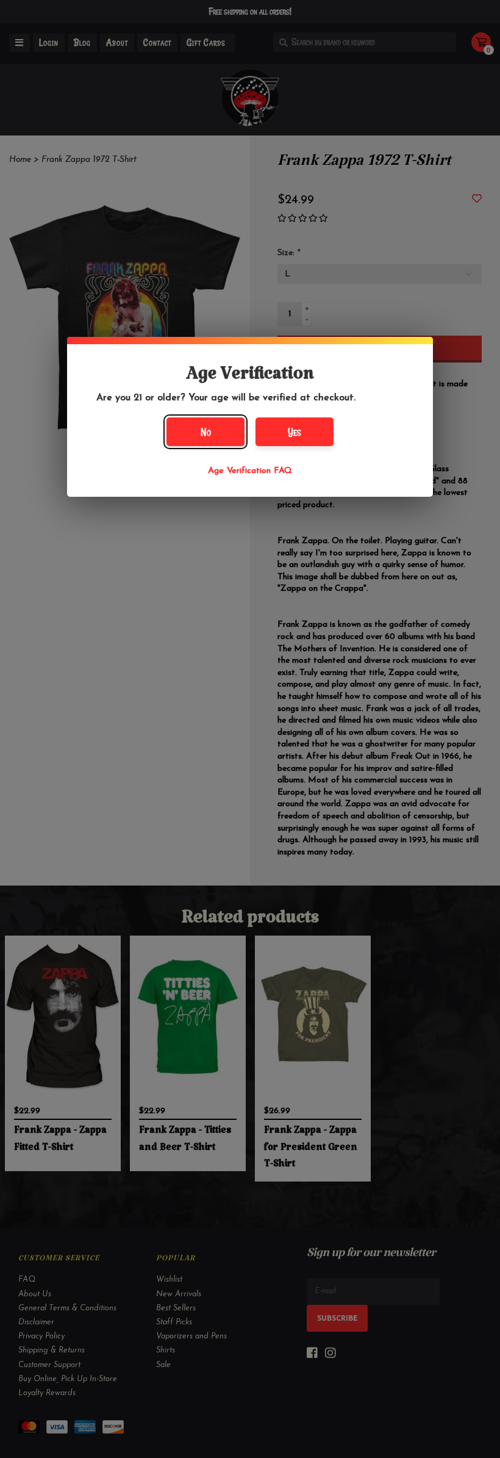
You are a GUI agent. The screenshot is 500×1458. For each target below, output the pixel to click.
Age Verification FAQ (250, 470)
